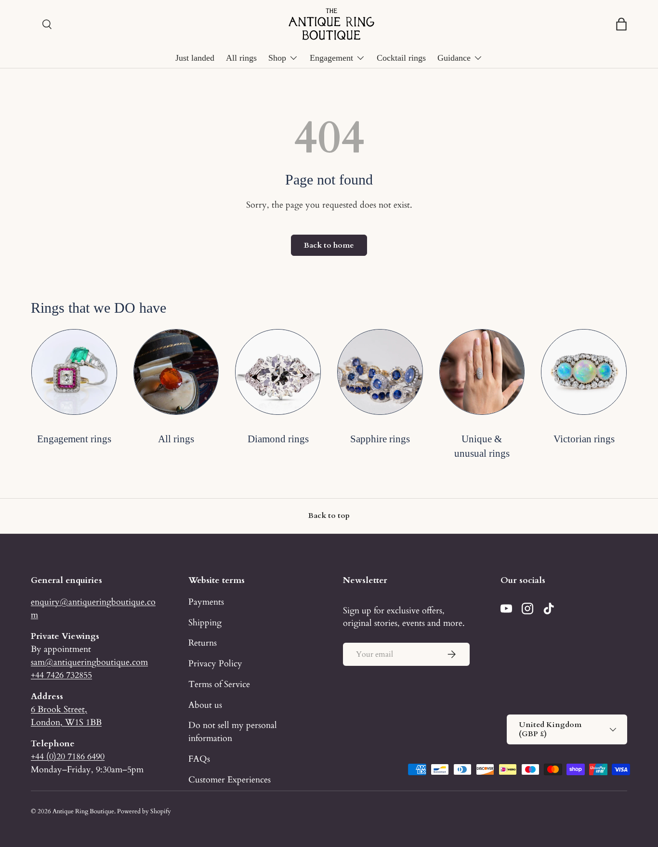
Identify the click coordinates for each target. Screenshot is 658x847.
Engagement (331, 58)
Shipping (205, 622)
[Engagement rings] (74, 372)
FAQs (199, 759)
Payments (206, 602)
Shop (277, 58)
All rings (241, 58)
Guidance (454, 58)
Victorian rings (584, 439)
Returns (202, 642)
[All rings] (176, 372)
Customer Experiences (229, 779)
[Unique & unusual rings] (482, 372)
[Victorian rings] (583, 372)
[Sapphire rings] (380, 372)
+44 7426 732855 (61, 675)
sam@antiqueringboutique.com (89, 662)
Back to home (329, 245)
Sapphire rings (380, 439)
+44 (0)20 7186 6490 (68, 756)
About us (205, 705)
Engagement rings (74, 439)
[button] (621, 24)
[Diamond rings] (278, 372)
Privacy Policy (215, 663)
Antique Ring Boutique (83, 811)
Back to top (329, 515)
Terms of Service (219, 684)
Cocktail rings (401, 58)
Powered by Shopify (144, 811)
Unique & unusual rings (482, 446)
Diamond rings (278, 439)
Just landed (194, 58)
